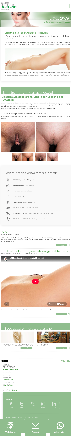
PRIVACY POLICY (22, 417)
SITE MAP (30, 417)
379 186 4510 (13, 390)
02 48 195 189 (8, 379)
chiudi (62, 245)
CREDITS (37, 417)
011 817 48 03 (8, 385)
